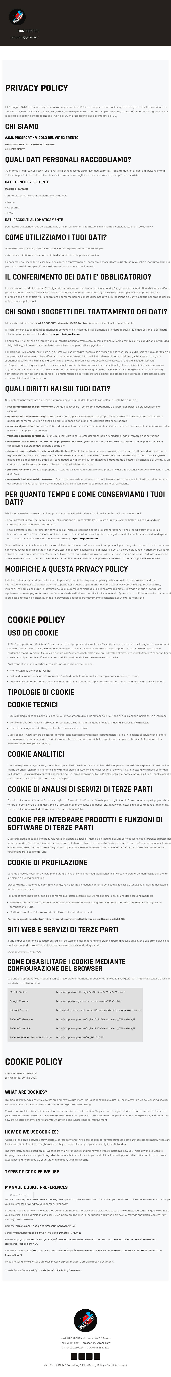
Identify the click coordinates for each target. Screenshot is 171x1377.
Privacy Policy (96, 1365)
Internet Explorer (19, 1010)
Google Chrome (19, 1001)
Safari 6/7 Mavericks (21, 1019)
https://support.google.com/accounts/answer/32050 (45, 1225)
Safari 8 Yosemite (20, 1028)
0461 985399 (28, 31)
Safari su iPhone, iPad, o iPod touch (31, 1037)
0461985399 (72, 1342)
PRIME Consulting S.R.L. (72, 1365)
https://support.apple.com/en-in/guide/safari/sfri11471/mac (47, 1232)
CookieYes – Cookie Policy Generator (59, 1270)
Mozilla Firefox (18, 992)
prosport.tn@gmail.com (24, 37)
